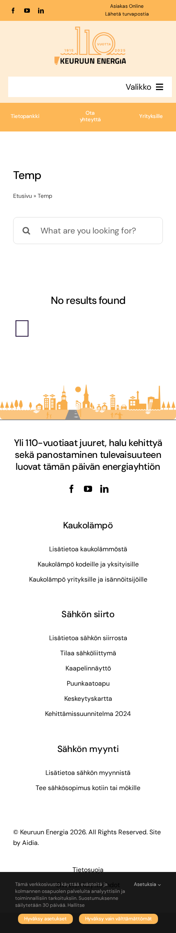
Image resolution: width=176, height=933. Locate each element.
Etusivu (22, 195)
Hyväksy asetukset (45, 918)
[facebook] (13, 11)
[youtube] (27, 11)
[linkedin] (41, 11)
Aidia (30, 842)
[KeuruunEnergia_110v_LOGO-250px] (90, 30)
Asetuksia (146, 884)
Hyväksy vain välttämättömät (118, 918)
